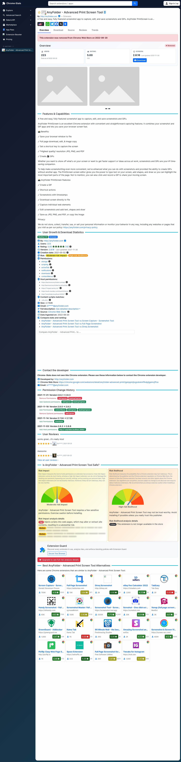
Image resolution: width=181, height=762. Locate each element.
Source (71, 30)
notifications (46, 270)
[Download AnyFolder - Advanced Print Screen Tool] (154, 56)
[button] (172, 3)
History (9, 46)
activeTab (45, 267)
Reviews (83, 30)
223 (49, 243)
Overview (44, 30)
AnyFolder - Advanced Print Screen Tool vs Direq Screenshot (69, 326)
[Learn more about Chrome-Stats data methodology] (68, 312)
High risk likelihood (78, 255)
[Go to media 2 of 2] (109, 108)
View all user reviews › (47, 460)
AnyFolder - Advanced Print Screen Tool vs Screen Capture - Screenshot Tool (77, 320)
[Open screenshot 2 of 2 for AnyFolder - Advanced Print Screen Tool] (114, 86)
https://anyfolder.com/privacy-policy (80, 227)
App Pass (10, 30)
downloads (45, 273)
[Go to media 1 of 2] (106, 108)
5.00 (58, 246)
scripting (44, 264)
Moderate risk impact (56, 255)
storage (44, 261)
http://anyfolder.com (49, 16)
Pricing (9, 39)
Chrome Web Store (57, 312)
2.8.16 (51, 249)
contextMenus (47, 276)
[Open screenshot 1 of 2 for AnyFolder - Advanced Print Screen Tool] (62, 86)
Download (58, 30)
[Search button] (135, 3)
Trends (95, 30)
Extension (67, 16)
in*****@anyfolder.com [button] (57, 306)
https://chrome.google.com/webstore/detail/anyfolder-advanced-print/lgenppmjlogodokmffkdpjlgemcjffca (108, 382)
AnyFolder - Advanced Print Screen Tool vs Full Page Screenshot (71, 323)
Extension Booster (14, 34)
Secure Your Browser (57, 553)
